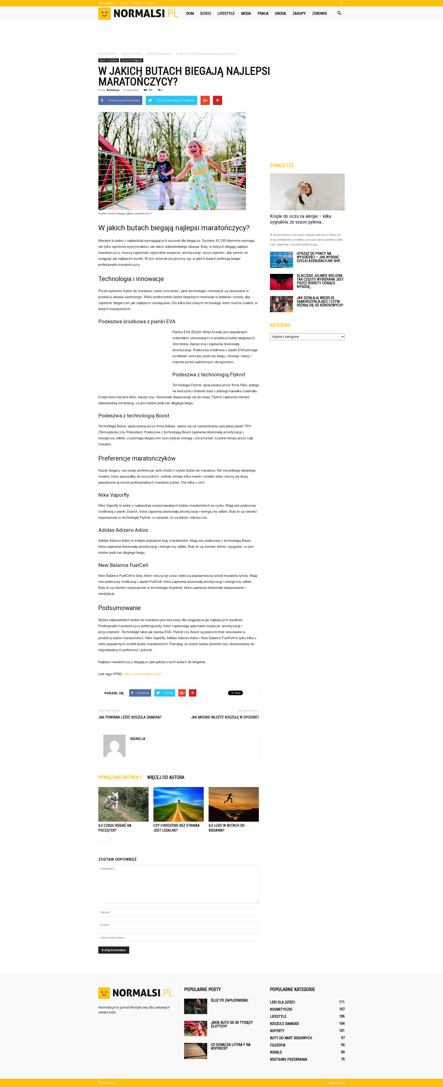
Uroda (280, 13)
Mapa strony (336, 1083)
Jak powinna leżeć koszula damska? (130, 717)
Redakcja (113, 90)
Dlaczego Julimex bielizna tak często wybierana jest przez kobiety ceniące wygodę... (320, 281)
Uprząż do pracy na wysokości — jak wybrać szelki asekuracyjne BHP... (319, 257)
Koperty (277, 1031)
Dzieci (205, 13)
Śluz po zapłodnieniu (229, 1000)
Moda (246, 13)
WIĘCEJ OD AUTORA (165, 777)
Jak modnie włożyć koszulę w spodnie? (225, 717)
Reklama (137, 3)
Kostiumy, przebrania (288, 1059)
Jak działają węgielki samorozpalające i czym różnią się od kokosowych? (320, 301)
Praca (263, 13)
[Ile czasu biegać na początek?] (123, 804)
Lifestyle (226, 13)
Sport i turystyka (109, 60)
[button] (339, 13)
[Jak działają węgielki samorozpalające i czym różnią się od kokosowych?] (281, 304)
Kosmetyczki (281, 1009)
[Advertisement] (221, 36)
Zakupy (299, 13)
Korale (276, 1052)
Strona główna (107, 3)
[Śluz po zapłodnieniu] (195, 1006)
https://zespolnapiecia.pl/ (142, 674)
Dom (190, 13)
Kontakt (151, 3)
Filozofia (277, 1045)
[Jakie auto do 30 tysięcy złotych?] (195, 1028)
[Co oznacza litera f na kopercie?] (195, 1051)
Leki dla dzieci (282, 1002)
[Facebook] (341, 3)
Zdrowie (319, 13)
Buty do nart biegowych (291, 1038)
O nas (123, 3)
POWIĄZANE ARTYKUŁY (120, 777)
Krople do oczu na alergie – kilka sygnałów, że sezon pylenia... (300, 219)
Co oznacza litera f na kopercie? (231, 1046)
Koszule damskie (284, 1023)
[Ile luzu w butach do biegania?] (234, 804)
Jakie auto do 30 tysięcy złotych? (232, 1024)
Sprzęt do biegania (132, 60)
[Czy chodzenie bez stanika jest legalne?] (178, 804)
